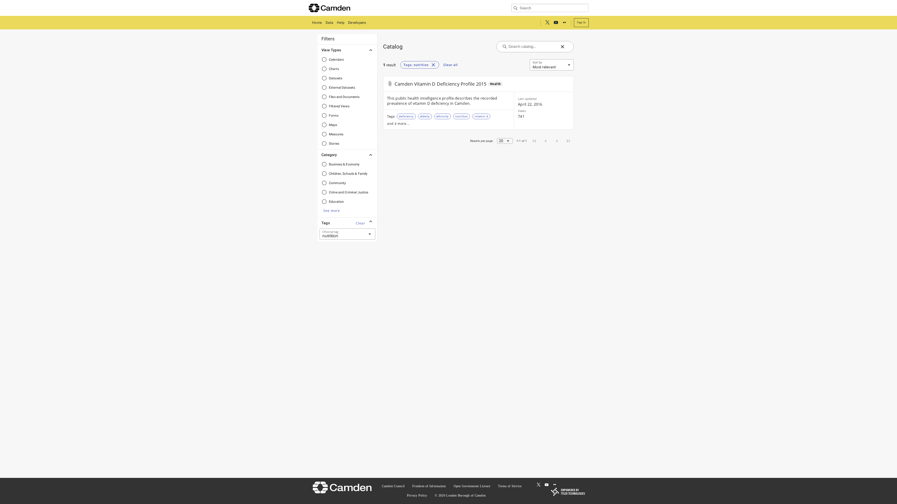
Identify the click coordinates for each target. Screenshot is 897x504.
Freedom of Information (429, 486)
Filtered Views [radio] (339, 106)
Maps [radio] (333, 125)
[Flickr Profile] (564, 22)
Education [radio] (336, 201)
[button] (331, 210)
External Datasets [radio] (342, 87)
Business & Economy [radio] (344, 164)
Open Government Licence (472, 486)
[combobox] (550, 8)
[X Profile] (547, 22)
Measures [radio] (336, 134)
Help (340, 23)
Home (317, 23)
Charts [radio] (334, 69)
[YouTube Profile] (556, 22)
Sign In (581, 22)
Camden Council (393, 486)
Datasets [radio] (335, 78)
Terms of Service (510, 486)
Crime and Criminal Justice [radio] (348, 192)
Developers (357, 23)
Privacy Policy (417, 495)
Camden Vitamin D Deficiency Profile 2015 (440, 84)
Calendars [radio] (336, 59)
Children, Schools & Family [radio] (348, 173)
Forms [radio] (333, 115)
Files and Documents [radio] (344, 97)
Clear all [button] (450, 65)
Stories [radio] (334, 143)
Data (329, 23)
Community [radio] (337, 183)
